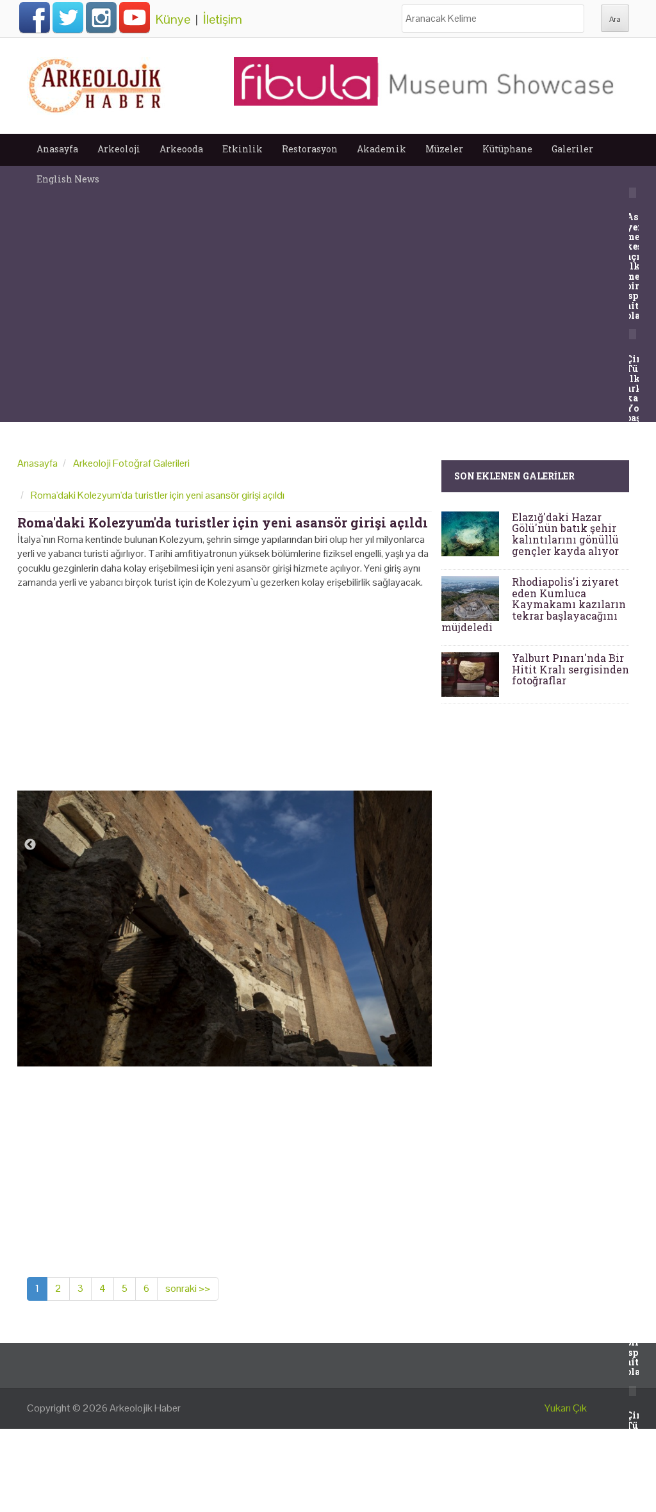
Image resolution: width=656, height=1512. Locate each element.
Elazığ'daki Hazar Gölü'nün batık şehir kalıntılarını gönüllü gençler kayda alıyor (565, 534)
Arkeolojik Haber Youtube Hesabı (134, 17)
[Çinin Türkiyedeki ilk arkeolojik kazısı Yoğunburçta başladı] (631, 333)
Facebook (34, 17)
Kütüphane (507, 149)
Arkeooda (181, 149)
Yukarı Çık (566, 1408)
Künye (173, 19)
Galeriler (572, 149)
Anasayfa (57, 149)
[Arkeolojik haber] (96, 82)
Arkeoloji (118, 149)
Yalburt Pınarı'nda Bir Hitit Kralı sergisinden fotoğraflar (570, 669)
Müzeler (444, 149)
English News (68, 179)
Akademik (381, 149)
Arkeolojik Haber (145, 1408)
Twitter (68, 17)
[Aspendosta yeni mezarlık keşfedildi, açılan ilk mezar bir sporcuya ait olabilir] (631, 191)
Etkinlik (242, 149)
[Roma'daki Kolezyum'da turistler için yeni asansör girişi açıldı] (224, 928)
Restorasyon (310, 149)
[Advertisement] (224, 685)
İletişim (222, 19)
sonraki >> (187, 1288)
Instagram (101, 17)
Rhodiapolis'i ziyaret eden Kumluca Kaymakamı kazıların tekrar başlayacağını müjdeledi (533, 604)
